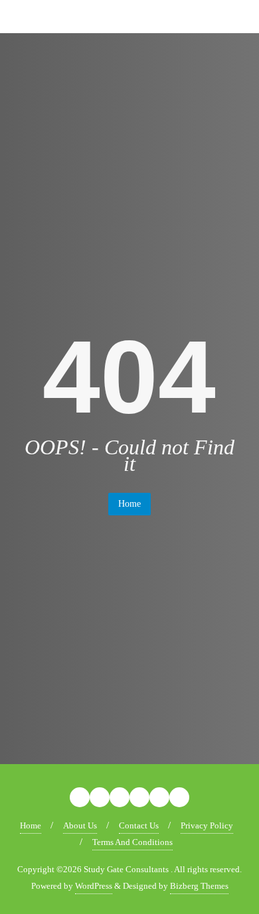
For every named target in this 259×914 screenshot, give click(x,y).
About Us (80, 825)
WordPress (93, 886)
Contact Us (139, 825)
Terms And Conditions (132, 842)
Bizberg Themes (199, 886)
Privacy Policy (207, 825)
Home (129, 504)
